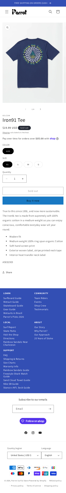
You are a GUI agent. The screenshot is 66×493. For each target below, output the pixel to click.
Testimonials (41, 309)
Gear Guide (9, 309)
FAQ (5, 355)
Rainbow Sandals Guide (16, 370)
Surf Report (9, 327)
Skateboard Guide (13, 305)
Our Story (39, 327)
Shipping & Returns (13, 359)
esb (10, 151)
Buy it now (33, 200)
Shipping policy (51, 486)
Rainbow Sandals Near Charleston (15, 343)
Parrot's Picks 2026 (13, 316)
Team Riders (41, 298)
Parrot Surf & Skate (19, 480)
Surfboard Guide (12, 298)
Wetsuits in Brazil (12, 313)
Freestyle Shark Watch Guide (15, 375)
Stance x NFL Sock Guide (16, 387)
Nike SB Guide (11, 383)
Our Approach (42, 334)
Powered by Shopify (37, 480)
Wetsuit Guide (11, 301)
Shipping (6, 132)
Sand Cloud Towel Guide (16, 380)
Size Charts (9, 362)
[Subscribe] (50, 409)
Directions (9, 338)
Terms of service (34, 486)
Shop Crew (40, 305)
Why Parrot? (41, 331)
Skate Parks (9, 331)
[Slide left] (25, 109)
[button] (6, 11)
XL (9, 165)
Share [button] (9, 272)
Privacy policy (17, 486)
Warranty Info (10, 366)
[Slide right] (40, 109)
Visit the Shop (10, 334)
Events (38, 301)
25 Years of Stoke (43, 338)
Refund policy (55, 480)
